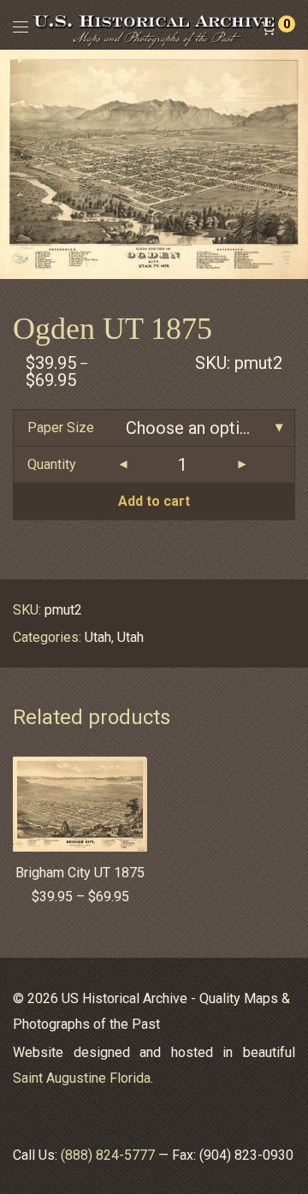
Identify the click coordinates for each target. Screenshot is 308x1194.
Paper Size (60, 427)
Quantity (51, 464)
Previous (16, 164)
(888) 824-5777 (108, 1155)
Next (292, 164)
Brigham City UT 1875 (80, 872)
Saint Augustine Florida (82, 1078)
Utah (98, 637)
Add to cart (154, 501)
